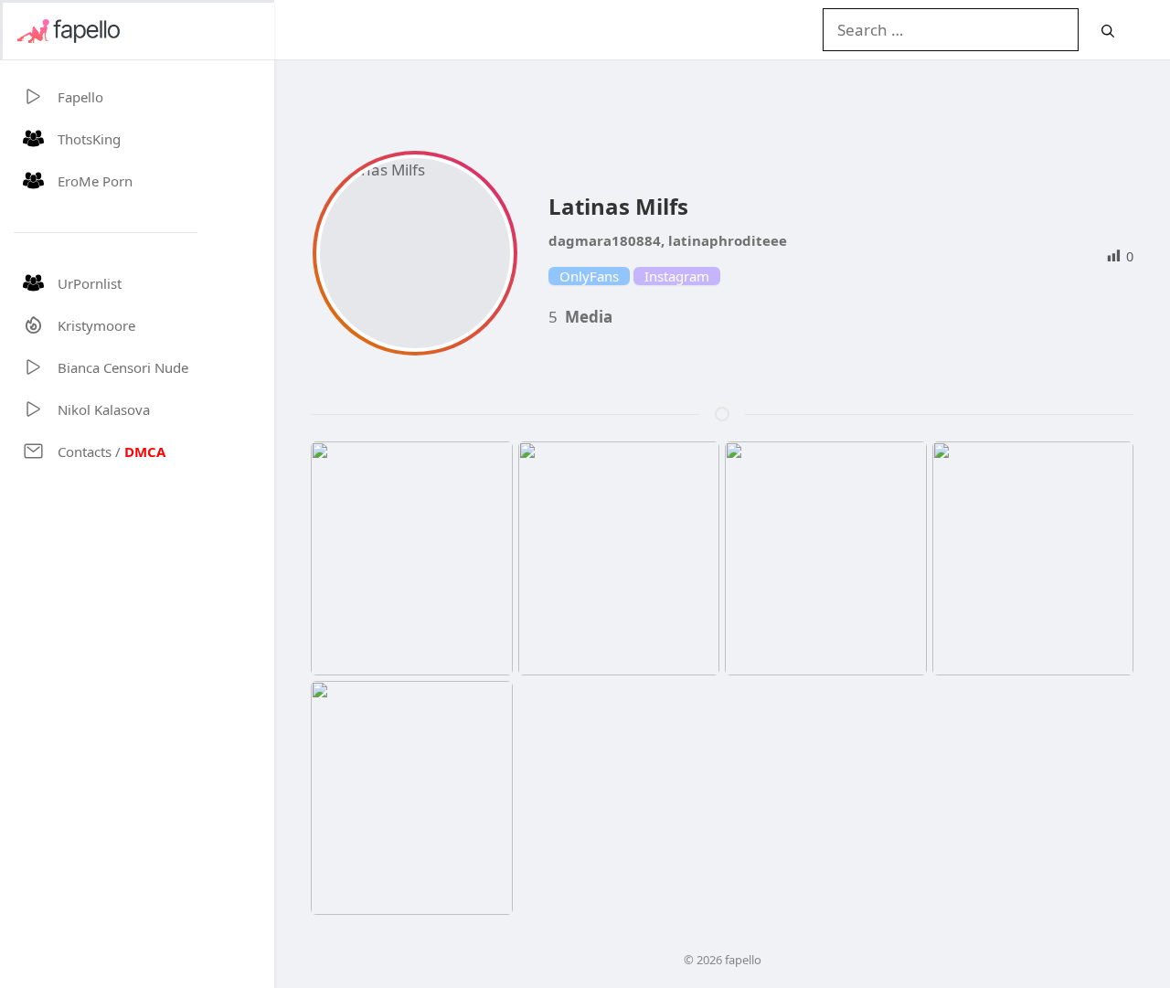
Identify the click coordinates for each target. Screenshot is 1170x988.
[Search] (1107, 30)
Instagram (676, 276)
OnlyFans (589, 276)
